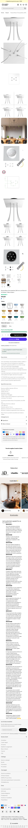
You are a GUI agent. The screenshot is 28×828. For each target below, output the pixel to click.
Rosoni (7, 12)
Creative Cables (7, 816)
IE (26, 825)
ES (16, 825)
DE (11, 825)
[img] (14, 524)
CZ (9, 825)
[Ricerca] (25, 8)
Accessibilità (15, 823)
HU (24, 825)
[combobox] (14, 8)
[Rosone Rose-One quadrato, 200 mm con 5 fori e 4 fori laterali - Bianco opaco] (4, 305)
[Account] (21, 5)
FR (18, 825)
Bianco (4, 326)
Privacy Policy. (23, 733)
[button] (4, 294)
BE (5, 825)
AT (3, 825)
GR (20, 825)
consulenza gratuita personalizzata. (13, 353)
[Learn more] (3, 298)
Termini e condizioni (14, 733)
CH (7, 825)
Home (2, 12)
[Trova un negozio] (18, 5)
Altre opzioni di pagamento (14, 342)
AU (1, 825)
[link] (5, 473)
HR (22, 825)
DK (13, 825)
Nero (10, 326)
